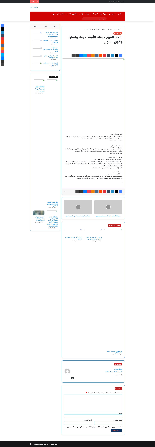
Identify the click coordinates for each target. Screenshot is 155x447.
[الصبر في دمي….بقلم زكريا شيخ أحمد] (37, 43)
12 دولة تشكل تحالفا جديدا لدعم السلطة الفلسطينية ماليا (52, 34)
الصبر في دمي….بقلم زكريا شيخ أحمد (50, 41)
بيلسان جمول (118, 369)
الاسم (120, 413)
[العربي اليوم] (34, 7)
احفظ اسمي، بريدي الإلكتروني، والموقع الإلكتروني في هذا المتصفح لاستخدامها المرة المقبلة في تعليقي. (93, 427)
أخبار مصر (112, 14)
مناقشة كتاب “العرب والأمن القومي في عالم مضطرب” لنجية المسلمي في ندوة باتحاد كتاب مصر (52, 221)
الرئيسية (119, 14)
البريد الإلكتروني (87, 420)
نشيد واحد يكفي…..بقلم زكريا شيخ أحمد (51, 57)
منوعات (52, 14)
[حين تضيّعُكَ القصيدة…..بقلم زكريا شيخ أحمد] (37, 50)
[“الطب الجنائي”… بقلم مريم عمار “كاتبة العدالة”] (38, 213)
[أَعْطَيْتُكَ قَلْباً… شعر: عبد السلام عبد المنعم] (73, 232)
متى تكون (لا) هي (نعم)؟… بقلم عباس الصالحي (114, 352)
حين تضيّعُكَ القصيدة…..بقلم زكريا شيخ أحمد (51, 50)
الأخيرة (45, 26)
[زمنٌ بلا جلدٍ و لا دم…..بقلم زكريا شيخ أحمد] (37, 65)
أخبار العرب (103, 14)
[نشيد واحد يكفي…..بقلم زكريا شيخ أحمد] (37, 58)
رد (72, 378)
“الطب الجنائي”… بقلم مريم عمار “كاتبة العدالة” (39, 219)
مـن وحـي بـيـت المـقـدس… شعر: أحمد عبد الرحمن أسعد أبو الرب (94, 238)
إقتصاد (81, 14)
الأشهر (55, 26)
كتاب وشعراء (111, 29)
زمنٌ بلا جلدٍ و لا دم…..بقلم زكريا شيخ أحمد (51, 64)
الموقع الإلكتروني (117, 420)
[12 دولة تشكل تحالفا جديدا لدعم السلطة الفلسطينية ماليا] (37, 35)
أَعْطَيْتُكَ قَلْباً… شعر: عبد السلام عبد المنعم (73, 238)
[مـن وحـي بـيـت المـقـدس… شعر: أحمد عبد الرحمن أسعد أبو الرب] (93, 232)
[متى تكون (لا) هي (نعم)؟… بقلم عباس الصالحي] (113, 289)
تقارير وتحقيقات (72, 14)
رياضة (87, 14)
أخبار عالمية (94, 14)
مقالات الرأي (61, 14)
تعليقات (35, 26)
